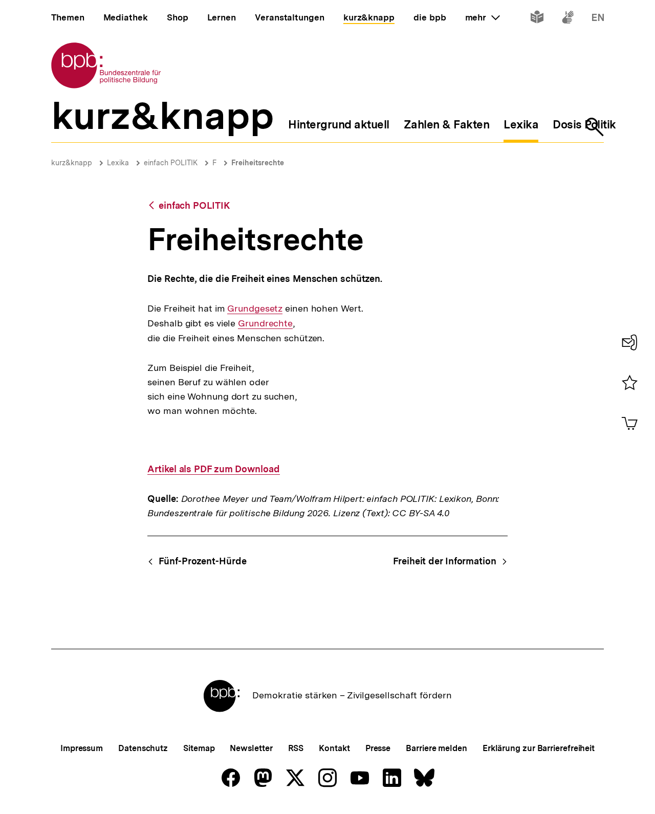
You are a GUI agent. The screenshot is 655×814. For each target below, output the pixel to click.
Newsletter (251, 748)
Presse (377, 748)
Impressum (81, 748)
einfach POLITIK (171, 163)
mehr (482, 17)
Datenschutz (143, 748)
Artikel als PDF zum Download (213, 469)
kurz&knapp (71, 163)
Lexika (118, 163)
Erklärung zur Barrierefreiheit (539, 748)
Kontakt (334, 748)
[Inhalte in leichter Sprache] (537, 19)
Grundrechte (265, 323)
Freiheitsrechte (257, 163)
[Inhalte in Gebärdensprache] (567, 19)
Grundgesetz (254, 308)
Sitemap (198, 748)
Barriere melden (436, 748)
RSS (296, 748)
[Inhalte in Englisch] (598, 19)
